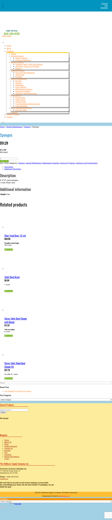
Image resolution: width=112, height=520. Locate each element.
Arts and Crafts (21, 110)
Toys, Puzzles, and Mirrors (21, 108)
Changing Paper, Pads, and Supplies (29, 64)
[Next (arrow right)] (3, 508)
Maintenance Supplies (23, 89)
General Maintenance (19, 79)
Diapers (18, 69)
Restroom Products (22, 91)
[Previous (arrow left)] (1, 508)
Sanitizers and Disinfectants (26, 94)
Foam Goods (20, 98)
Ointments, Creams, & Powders (27, 66)
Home (2, 127)
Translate (17, 504)
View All (14, 112)
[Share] (5, 506)
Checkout (104, 8)
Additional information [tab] (12, 169)
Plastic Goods (20, 102)
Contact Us (8, 448)
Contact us (4, 479)
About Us (7, 442)
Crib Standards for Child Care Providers (17, 391)
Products (10, 51)
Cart (106, 6)
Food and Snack (21, 106)
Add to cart (4, 161)
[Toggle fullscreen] (3, 506)
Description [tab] (8, 167)
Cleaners (18, 83)
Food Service (16, 96)
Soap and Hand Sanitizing (25, 73)
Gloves (13, 54)
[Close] (3, 122)
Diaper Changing (17, 62)
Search (3, 412)
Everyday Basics (17, 56)
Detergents (19, 85)
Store (6, 444)
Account (105, 4)
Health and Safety (17, 71)
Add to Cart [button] (8, 250)
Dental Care (19, 75)
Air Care (18, 81)
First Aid (18, 77)
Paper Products (21, 58)
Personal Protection (23, 60)
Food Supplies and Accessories (27, 104)
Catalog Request (10, 446)
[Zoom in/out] (1, 506)
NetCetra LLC (65, 496)
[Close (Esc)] (7, 506)
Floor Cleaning (20, 87)
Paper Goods (20, 100)
